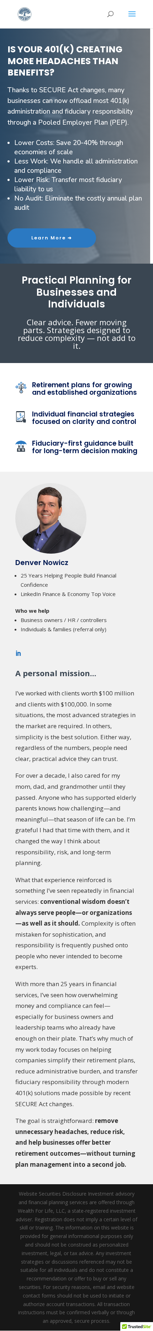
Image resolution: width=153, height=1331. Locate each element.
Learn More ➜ (51, 237)
